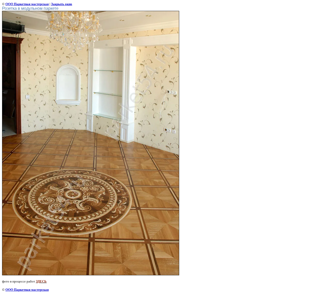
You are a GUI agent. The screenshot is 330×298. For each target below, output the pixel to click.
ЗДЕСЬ (41, 281)
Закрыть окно (61, 4)
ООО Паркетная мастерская (27, 4)
